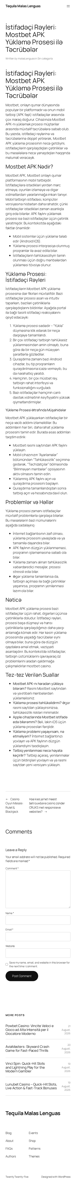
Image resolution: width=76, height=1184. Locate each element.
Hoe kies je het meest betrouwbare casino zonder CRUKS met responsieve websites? (47, 805)
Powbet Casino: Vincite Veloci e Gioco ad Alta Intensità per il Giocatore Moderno (30, 1029)
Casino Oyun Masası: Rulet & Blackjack (14, 805)
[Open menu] (68, 6)
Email (9, 929)
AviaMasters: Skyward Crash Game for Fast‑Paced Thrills (27, 1048)
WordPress (64, 1176)
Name (10, 913)
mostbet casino (39, 666)
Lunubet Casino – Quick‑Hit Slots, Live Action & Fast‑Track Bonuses (31, 1086)
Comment (12, 868)
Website (10, 946)
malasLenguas (26, 58)
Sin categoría (45, 58)
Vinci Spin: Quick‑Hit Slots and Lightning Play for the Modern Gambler (25, 1067)
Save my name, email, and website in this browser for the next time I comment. (39, 964)
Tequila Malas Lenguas (23, 6)
